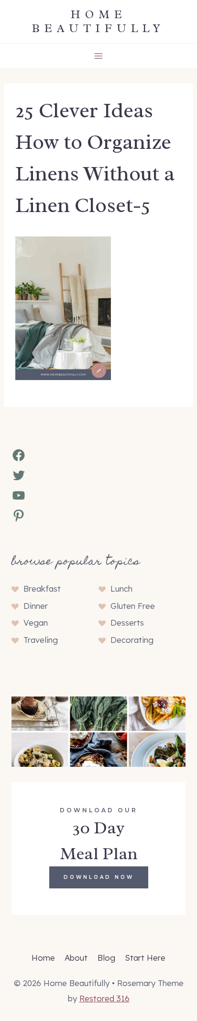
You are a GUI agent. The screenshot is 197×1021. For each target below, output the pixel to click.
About (76, 958)
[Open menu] (99, 55)
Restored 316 (104, 998)
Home (43, 958)
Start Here (145, 958)
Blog (106, 958)
